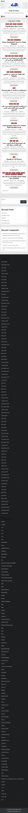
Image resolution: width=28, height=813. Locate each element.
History (18, 172)
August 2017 (4, 380)
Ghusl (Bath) (4, 592)
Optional (3, 654)
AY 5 (9, 56)
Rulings (3, 690)
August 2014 (4, 483)
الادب (2, 787)
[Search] (27, 16)
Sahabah (3, 699)
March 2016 (4, 430)
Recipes (3, 675)
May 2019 (3, 335)
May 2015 (3, 460)
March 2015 (4, 465)
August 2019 (4, 326)
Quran (2, 669)
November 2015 (5, 442)
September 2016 (5, 412)
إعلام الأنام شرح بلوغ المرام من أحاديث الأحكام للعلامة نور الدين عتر (14, 59)
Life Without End (5, 223)
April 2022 (3, 285)
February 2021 (4, 297)
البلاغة (2, 790)
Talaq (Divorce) (5, 740)
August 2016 (4, 415)
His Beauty (4, 213)
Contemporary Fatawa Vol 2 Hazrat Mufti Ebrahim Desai (14, 126)
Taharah (3, 731)
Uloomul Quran (5, 752)
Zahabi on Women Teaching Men (15, 238)
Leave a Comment (21, 28)
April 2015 (3, 462)
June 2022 (3, 282)
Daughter (3, 551)
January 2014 (4, 504)
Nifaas (2, 645)
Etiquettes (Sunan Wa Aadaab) (8, 563)
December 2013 (5, 507)
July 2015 (3, 454)
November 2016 (5, 406)
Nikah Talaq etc (5, 651)
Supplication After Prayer (14, 26)
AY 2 (14, 103)
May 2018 (3, 353)
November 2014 (5, 477)
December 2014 (5, 474)
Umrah (3, 755)
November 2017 (5, 371)
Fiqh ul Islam (14, 11)
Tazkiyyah (8, 174)
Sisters (3, 719)
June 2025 (3, 270)
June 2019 (3, 332)
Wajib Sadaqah (4, 770)
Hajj (2, 604)
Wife (2, 773)
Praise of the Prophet (6, 666)
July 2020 (3, 309)
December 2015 (5, 439)
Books (7, 24)
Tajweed (3, 737)
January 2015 (4, 471)
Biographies (4, 542)
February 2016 (4, 433)
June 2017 (3, 386)
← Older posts (4, 190)
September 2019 (5, 324)
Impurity (3, 616)
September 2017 (5, 377)
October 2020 (4, 300)
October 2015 (4, 445)
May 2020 (3, 315)
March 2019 (4, 341)
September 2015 (5, 448)
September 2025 (5, 264)
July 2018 (3, 347)
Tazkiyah (3, 743)
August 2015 (4, 451)
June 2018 (3, 350)
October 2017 (4, 374)
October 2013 (4, 513)
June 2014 (3, 489)
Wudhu (3, 781)
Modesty (3, 636)
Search (3, 199)
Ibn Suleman (5, 78)
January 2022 (4, 288)
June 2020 (3, 312)
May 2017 (3, 389)
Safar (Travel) (4, 696)
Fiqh (11, 24)
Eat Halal (3, 557)
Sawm (2, 707)
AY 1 (2, 527)
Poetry (3, 663)
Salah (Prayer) (4, 705)
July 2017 (3, 383)
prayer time (5, 240)
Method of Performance (7, 625)
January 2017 (4, 400)
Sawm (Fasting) (5, 710)
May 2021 (3, 294)
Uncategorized (5, 758)
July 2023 (3, 276)
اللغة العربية (20, 174)
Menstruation (17, 39)
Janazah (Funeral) (5, 619)
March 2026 (4, 261)
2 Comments (21, 111)
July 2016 (3, 418)
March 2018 (4, 359)
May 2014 (3, 492)
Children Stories (5, 548)
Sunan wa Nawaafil (5, 722)
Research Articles (5, 681)
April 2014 (3, 495)
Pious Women (4, 660)
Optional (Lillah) (5, 657)
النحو (2, 799)
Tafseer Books (18, 72)
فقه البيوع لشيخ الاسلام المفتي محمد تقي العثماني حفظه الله (14, 144)
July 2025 (3, 267)
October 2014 (4, 480)
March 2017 (4, 394)
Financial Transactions (6, 577)
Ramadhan (3, 672)
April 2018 (3, 356)
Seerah (3, 713)
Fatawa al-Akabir (5, 574)
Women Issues (4, 776)
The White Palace (5, 215)
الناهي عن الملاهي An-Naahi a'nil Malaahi (14, 75)
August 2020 (4, 306)
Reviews (20, 56)
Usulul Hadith (4, 767)
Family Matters (5, 568)
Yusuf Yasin (6, 28)
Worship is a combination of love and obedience (12, 778)
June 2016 (3, 421)
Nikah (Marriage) (5, 648)
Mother (3, 639)
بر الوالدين (5, 245)
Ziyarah (3, 784)
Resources (19, 24)
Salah (2, 702)
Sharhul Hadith (5, 716)
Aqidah (10, 103)
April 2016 (3, 427)
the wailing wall (5, 220)
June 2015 (3, 457)
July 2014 (3, 486)
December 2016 (5, 403)
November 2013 (5, 510)
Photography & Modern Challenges (14, 90)
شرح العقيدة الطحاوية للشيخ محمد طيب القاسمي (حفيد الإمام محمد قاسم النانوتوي (14, 108)
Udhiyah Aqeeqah (5, 749)
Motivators (4, 642)
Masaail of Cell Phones (14, 159)
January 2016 (4, 436)
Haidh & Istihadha (5, 601)
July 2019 (3, 329)
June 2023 (3, 279)
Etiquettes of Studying (6, 566)
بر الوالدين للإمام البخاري (14, 245)
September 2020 (5, 303)
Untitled (3, 218)
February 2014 (4, 501)
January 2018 (4, 365)
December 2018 (5, 344)
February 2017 (4, 397)
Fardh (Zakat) (4, 571)
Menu (4, 1)
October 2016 (4, 409)
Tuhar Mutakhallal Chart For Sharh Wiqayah (14, 43)
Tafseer (3, 725)
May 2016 (3, 424)
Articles (3, 524)
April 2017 (3, 391)
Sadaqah (3, 693)
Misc (2, 628)
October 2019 (4, 321)
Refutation (3, 678)
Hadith (14, 24)
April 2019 (3, 338)
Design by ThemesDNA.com (14, 811)
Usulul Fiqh (13, 174)
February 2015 (4, 468)
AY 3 (8, 39)
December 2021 (5, 291)
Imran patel (5, 233)
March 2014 (4, 498)
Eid (2, 560)
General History (5, 589)
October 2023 (4, 273)
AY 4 (6, 56)
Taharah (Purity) (5, 734)
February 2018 (4, 362)
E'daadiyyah (4, 554)
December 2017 (5, 368)
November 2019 (5, 318)
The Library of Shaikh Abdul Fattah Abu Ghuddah (14, 177)
